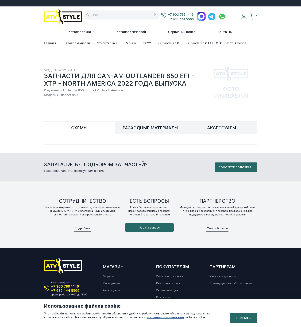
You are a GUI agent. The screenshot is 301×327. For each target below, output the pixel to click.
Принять (243, 318)
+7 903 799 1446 (180, 14)
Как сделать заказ (169, 283)
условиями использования (165, 317)
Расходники (111, 283)
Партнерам (222, 266)
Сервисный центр (181, 32)
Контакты (225, 32)
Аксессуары (111, 290)
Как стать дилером (222, 276)
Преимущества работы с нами (230, 283)
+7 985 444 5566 (181, 19)
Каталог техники (81, 32)
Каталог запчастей (131, 32)
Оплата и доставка (169, 276)
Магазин (113, 266)
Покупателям (172, 266)
